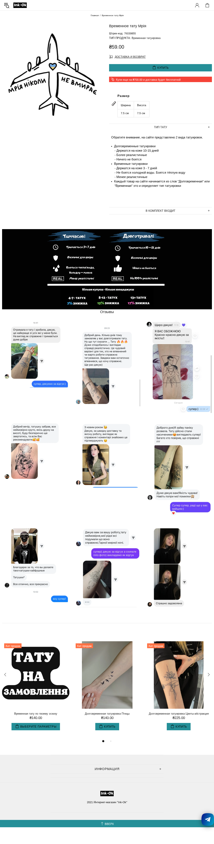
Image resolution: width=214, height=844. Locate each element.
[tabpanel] (35, 690)
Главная (95, 15)
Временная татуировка (146, 38)
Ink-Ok (20, 5)
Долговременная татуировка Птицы (107, 713)
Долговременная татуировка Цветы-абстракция (179, 713)
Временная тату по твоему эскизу (35, 713)
